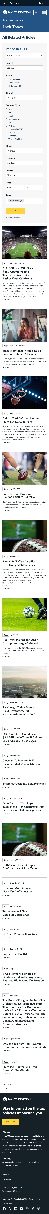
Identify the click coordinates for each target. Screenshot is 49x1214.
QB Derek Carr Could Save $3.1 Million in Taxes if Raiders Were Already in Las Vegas (22, 737)
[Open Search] (36, 12)
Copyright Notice (35, 1199)
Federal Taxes (15, 79)
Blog (10, 109)
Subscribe (10, 1122)
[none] (44, 3)
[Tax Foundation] (16, 12)
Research (12, 132)
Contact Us (6, 1180)
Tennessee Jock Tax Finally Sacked (24, 783)
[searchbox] (24, 98)
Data (10, 113)
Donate (6, 1158)
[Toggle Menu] (44, 12)
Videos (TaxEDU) (15, 139)
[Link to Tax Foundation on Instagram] (27, 1208)
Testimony (12, 136)
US (6, 3)
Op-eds (11, 122)
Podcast (11, 126)
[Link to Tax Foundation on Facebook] (4, 1208)
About (6, 1132)
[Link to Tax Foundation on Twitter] (10, 1208)
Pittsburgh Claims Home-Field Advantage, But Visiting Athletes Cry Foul (18, 711)
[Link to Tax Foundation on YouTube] (21, 1208)
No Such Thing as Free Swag (20, 934)
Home (4, 20)
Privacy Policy (7, 1203)
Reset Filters (14, 217)
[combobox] (24, 97)
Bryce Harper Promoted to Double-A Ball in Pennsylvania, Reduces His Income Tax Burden (23, 977)
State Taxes (15, 86)
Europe (15, 3)
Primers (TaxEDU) (15, 129)
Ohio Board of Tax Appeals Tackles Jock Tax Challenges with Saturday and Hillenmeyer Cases (23, 807)
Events (11, 116)
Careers (5, 1174)
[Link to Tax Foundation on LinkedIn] (16, 1208)
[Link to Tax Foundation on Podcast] (38, 1208)
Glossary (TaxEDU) (16, 119)
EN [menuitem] (43, 3)
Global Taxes (15, 83)
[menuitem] (44, 3)
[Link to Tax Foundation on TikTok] (33, 1208)
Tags (11, 20)
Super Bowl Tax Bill (15, 954)
